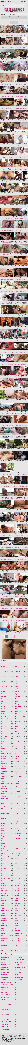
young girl (17, 950)
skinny (16, 851)
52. (15, 1009)
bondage (20, 108)
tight (16, 918)
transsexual (18, 930)
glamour (3, 915)
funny (3, 898)
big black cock (5, 719)
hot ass (3, 943)
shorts (16, 843)
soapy (16, 858)
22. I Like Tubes (5, 1009)
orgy (11, 108)
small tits (17, 856)
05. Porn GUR (5, 967)
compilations (6, 230)
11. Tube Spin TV (6, 982)
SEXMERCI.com (10, 1041)
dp (2, 838)
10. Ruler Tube (5, 979)
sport (16, 875)
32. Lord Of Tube (19, 959)
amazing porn (5, 671)
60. (15, 1029)
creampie (21, 72)
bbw (15, 35)
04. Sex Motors (5, 964)
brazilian (3, 748)
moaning (17, 726)
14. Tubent (4, 989)
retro (26, 547)
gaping (3, 903)
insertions (17, 664)
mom (16, 728)
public (25, 35)
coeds (3, 793)
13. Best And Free (6, 987)
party (16, 773)
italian (23, 547)
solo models (18, 865)
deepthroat (17, 169)
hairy (2, 928)
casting (3, 768)
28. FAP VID (4, 1024)
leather (17, 686)
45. (15, 992)
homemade (21, 59)
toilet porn (18, 923)
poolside (17, 788)
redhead (17, 811)
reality (17, 808)
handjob (3, 930)
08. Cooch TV (5, 974)
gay (2, 905)
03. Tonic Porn (5, 962)
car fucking (4, 766)
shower (17, 846)
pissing (9, 254)
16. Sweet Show (5, 994)
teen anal (17, 908)
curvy (3, 821)
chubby (11, 193)
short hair (17, 841)
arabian (3, 679)
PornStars (14, 22)
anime (3, 676)
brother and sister (6, 753)
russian (17, 823)
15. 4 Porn (4, 992)
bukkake (3, 758)
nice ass (17, 736)
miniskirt (17, 719)
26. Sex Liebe (5, 1019)
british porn (4, 751)
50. (15, 1004)
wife (16, 945)
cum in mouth (5, 813)
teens (16, 910)
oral (16, 753)
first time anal (5, 878)
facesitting (4, 858)
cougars (21, 340)
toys (16, 928)
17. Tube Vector (5, 997)
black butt (4, 736)
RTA (11, 1040)
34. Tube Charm (19, 964)
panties (17, 766)
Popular (5, 17)
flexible (3, 888)
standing (17, 880)
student (17, 893)
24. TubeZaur (5, 1014)
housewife (10, 267)
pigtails (17, 781)
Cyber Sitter (20, 1038)
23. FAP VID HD (5, 1012)
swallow (17, 895)
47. (15, 997)
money (16, 731)
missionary (18, 721)
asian (20, 584)
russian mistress (19, 826)
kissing (17, 676)
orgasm (17, 756)
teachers (17, 903)
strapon (17, 888)
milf (25, 59)
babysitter (4, 694)
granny (11, 35)
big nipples (4, 726)
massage (17, 704)
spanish (17, 868)
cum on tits (3, 498)
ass (2, 684)
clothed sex (4, 791)
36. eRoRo (18, 969)
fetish (7, 72)
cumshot (7, 108)
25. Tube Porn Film (6, 1017)
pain (16, 763)
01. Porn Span (5, 957)
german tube (9, 59)
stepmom (17, 883)
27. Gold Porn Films (6, 1022)
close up (4, 788)
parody (17, 771)
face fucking (5, 856)
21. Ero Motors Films (7, 1007)
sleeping (17, 853)
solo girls (17, 863)
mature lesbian (19, 714)
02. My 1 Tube (5, 959)
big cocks (7, 96)
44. (15, 989)
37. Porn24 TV (19, 972)
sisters (16, 848)
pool (16, 786)
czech (3, 823)
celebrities (4, 776)
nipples (17, 738)
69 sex (3, 666)
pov (16, 793)
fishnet (3, 880)
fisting (8, 498)
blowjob (11, 96)
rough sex (18, 821)
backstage (4, 696)
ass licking (4, 686)
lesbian (17, 689)
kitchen (17, 679)
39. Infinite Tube (19, 977)
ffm (11, 169)
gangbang (4, 900)
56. (15, 1019)
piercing (17, 778)
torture (16, 925)
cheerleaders (5, 783)
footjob (3, 893)
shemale (17, 838)
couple (20, 84)
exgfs (3, 853)
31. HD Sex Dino (19, 957)
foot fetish (4, 890)
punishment (18, 801)
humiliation (4, 948)
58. (15, 1024)
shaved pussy (19, 836)
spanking (17, 870)
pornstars (17, 791)
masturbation (23, 47)
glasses (3, 918)
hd (2, 935)
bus (2, 761)
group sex (7, 47)
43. (15, 987)
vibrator (17, 940)
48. (15, 999)
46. (15, 994)
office (16, 746)
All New (9, 1)
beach (3, 709)
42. (15, 984)
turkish (17, 935)
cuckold (3, 811)
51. (15, 1007)
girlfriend (3, 913)
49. (15, 1002)
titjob (16, 920)
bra (2, 746)
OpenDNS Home (8, 1039)
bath (2, 701)
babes (3, 84)
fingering (21, 523)
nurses (17, 741)
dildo (2, 831)
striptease (17, 890)
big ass (3, 716)
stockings (24, 120)
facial (2, 267)
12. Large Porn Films (7, 984)
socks (16, 861)
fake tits (3, 863)
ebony (3, 846)
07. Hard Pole (5, 972)
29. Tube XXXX (5, 1027)
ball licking (4, 699)
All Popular (3, 1)
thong (16, 913)
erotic (3, 848)
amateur (3, 35)
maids (16, 701)
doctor (3, 833)
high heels (4, 938)
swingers (23, 462)
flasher (3, 885)
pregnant (17, 796)
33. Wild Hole (18, 962)
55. (15, 1017)
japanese (21, 498)
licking (17, 691)
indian (3, 950)
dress (3, 841)
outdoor (10, 84)
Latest (13, 17)
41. (15, 982)
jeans (16, 674)
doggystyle (18, 425)
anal (7, 145)
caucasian (4, 771)
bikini (3, 731)
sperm (16, 873)
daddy (3, 826)
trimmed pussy (19, 933)
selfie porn (18, 831)
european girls (5, 851)
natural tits (18, 733)
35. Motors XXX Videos (21, 967)
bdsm (16, 108)
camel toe (4, 763)
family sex (4, 865)
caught (3, 773)
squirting (17, 878)
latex (16, 681)
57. (15, 1022)
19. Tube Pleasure (6, 1002)
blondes (21, 133)
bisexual (3, 733)
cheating (3, 781)
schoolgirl (17, 828)
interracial (17, 666)
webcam (17, 943)
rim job (17, 818)
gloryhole (4, 920)
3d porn (3, 664)
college (3, 796)
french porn (4, 895)
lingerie (11, 47)
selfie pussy (18, 833)
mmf (16, 724)
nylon (16, 743)
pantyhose (18, 768)
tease (16, 905)
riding (16, 816)
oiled (16, 748)
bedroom (3, 714)
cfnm (11, 437)
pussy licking (18, 806)
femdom (3, 868)
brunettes (17, 72)
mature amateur (19, 711)
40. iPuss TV (18, 979)
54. (15, 1014)
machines (17, 699)
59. (15, 1027)
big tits (18, 35)
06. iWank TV (5, 969)
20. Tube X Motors (6, 1004)
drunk (25, 72)
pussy (16, 803)
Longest (23, 17)
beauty (3, 711)
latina (16, 684)
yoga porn (17, 948)
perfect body (18, 776)
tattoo (16, 900)
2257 (16, 1038)
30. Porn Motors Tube (7, 1029)
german (7, 35)
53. (15, 1012)
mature (6, 133)
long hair (17, 696)
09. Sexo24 (4, 977)
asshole (10, 181)
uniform (17, 938)
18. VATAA (4, 999)
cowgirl (24, 571)
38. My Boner (18, 974)
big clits (3, 721)
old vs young (18, 751)
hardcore (10, 157)
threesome (10, 133)
